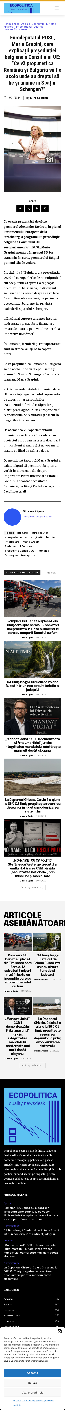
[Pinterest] (36, 208)
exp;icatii (37, 537)
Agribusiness (12, 24)
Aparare (8, 1203)
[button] (59, 1331)
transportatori (30, 555)
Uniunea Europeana (15, 29)
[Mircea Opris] (12, 517)
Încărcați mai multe (31, 887)
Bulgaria (22, 532)
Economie (38, 24)
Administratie (12, 1225)
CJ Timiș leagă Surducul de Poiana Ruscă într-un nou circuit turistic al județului (32, 686)
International (24, 26)
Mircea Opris (39, 97)
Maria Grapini (31, 541)
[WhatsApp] (45, 208)
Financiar (9, 26)
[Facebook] (20, 208)
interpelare (12, 541)
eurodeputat (40, 532)
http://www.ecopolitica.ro (37, 516)
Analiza (25, 24)
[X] (28, 208)
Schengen (11, 555)
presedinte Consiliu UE (19, 550)
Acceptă (32, 1373)
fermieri (51, 537)
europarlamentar (16, 537)
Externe (51, 24)
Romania (43, 550)
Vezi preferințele (33, 1392)
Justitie (39, 26)
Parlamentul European (19, 546)
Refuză (32, 1382)
